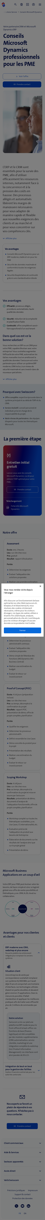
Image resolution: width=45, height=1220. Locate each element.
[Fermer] (40, 586)
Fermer (23, 630)
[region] (22, 610)
